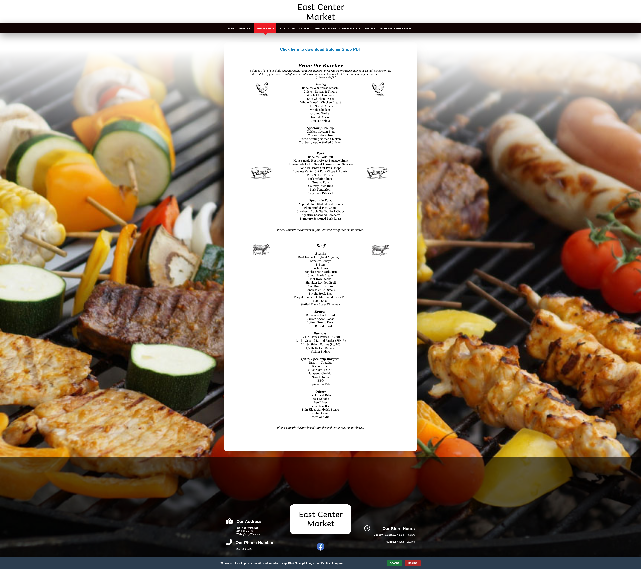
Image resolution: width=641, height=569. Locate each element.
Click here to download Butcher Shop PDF (320, 49)
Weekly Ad (245, 28)
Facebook (320, 547)
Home (231, 28)
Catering (304, 28)
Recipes (370, 28)
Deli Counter (287, 28)
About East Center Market (396, 28)
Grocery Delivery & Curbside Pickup (338, 28)
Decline (412, 563)
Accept (394, 563)
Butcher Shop (265, 28)
